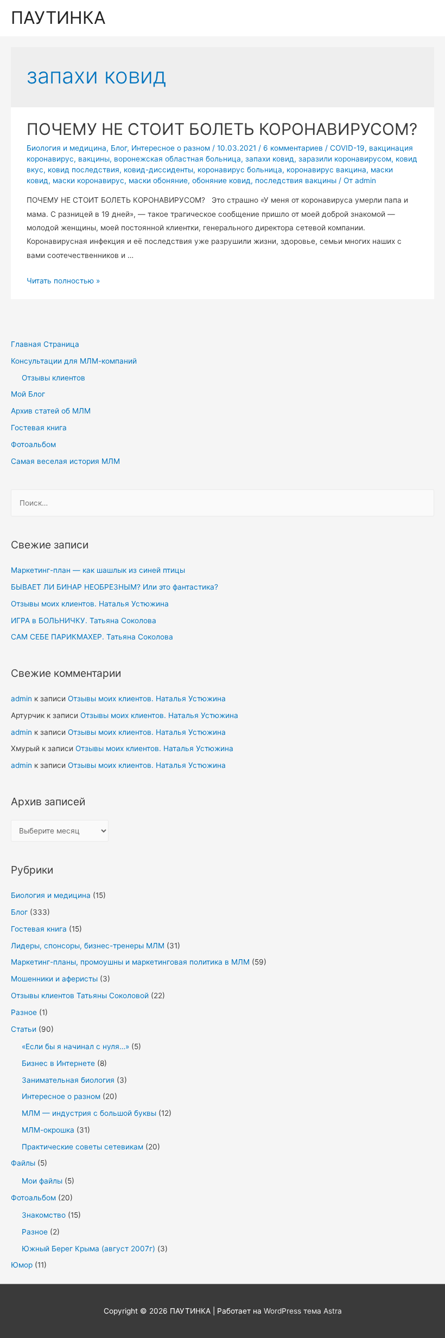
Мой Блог (28, 394)
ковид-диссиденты (158, 169)
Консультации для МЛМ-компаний (74, 361)
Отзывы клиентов (53, 377)
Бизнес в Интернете (58, 1063)
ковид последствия (83, 169)
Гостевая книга (39, 427)
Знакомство (44, 1215)
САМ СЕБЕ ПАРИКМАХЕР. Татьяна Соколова (92, 636)
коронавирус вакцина (326, 169)
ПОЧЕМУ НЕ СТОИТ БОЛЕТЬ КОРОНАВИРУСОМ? (222, 129)
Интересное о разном (61, 1096)
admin (21, 698)
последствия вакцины (295, 180)
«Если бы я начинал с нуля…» (75, 1046)
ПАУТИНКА (58, 17)
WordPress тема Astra (303, 1311)
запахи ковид (269, 158)
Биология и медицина (51, 895)
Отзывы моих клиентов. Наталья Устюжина (90, 603)
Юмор (22, 1265)
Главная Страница (45, 344)
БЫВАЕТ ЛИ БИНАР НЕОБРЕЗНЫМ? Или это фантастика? (114, 587)
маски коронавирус (88, 180)
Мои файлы (42, 1181)
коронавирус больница (240, 169)
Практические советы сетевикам (82, 1146)
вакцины (94, 158)
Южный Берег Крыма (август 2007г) (88, 1248)
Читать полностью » (63, 280)
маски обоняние (158, 180)
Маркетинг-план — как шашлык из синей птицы (98, 570)
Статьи (23, 1029)
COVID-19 (347, 148)
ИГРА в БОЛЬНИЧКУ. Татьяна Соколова (83, 620)
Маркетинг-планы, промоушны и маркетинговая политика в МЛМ (130, 962)
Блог (19, 912)
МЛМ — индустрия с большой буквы (89, 1113)
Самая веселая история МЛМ (65, 461)
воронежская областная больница (177, 158)
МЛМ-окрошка (48, 1130)
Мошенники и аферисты (54, 978)
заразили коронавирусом (344, 158)
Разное (24, 1012)
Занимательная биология (68, 1080)
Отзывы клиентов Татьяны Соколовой (80, 995)
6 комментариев (293, 148)
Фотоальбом (33, 444)
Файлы (23, 1163)
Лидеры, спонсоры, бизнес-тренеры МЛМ (87, 945)
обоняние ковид (221, 180)
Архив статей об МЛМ (51, 410)
